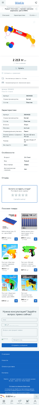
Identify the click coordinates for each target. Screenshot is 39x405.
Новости (5, 360)
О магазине (6, 354)
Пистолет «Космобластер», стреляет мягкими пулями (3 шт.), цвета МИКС (27, 296)
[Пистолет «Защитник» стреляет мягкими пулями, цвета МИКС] (10, 283)
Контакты (5, 373)
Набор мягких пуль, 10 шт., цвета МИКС (9, 232)
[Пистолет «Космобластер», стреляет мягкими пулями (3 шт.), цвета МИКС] (29, 283)
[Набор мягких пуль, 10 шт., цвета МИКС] (10, 221)
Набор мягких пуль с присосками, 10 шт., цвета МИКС (27, 233)
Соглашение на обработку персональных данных (19, 389)
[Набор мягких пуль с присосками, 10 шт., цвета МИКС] (29, 221)
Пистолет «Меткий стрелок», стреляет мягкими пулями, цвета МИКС (28, 265)
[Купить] (16, 239)
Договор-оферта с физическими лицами (17, 393)
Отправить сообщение (19, 345)
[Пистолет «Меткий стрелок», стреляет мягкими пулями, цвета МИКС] (29, 252)
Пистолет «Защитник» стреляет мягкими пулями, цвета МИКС (8, 295)
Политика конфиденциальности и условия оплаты (19, 390)
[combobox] (5, 325)
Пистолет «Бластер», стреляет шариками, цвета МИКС (8, 264)
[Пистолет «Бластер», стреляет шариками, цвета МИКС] (10, 252)
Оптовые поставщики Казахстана (19, 386)
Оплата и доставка (8, 366)
